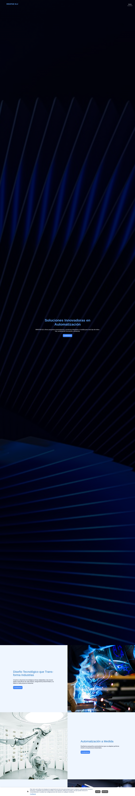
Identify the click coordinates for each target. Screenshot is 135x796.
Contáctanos (67, 335)
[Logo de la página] (12, 6)
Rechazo (104, 791)
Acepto (98, 791)
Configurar (33, 794)
